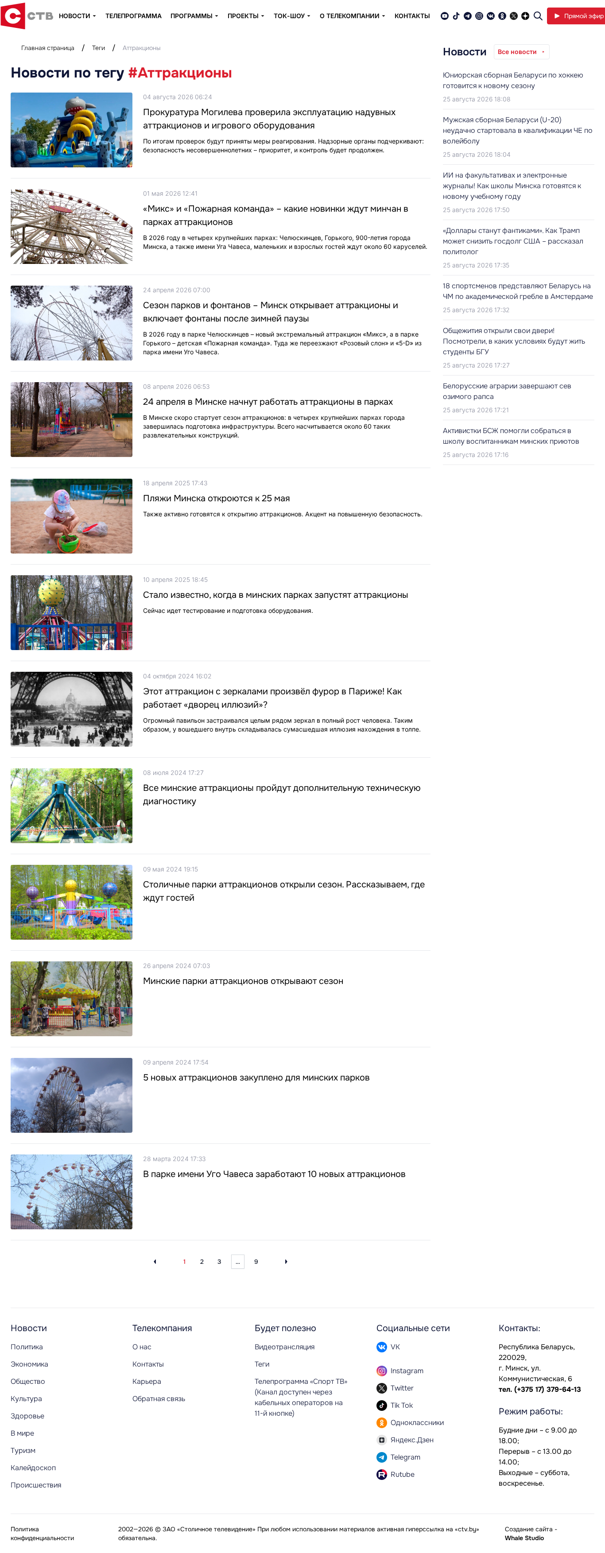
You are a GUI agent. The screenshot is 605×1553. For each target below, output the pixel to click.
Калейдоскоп (33, 1467)
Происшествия (36, 1485)
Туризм (23, 1450)
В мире (22, 1433)
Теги (98, 48)
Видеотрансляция (284, 1347)
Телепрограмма (133, 15)
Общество (28, 1381)
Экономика (29, 1364)
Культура (26, 1398)
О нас (141, 1347)
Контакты (412, 15)
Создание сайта (529, 1529)
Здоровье (27, 1416)
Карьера (146, 1381)
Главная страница (47, 48)
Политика (27, 1347)
